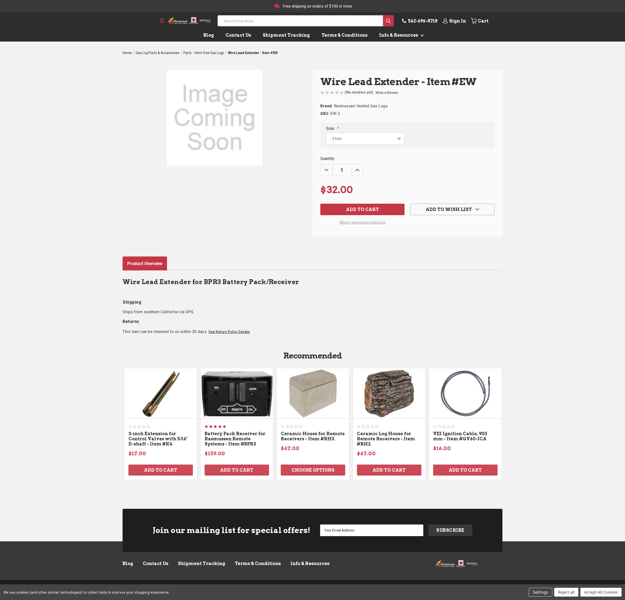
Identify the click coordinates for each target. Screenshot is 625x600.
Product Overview (144, 263)
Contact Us (238, 35)
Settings (540, 592)
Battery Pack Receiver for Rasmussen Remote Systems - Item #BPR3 (235, 438)
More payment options (362, 222)
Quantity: (327, 158)
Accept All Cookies (601, 592)
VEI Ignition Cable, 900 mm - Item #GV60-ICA (460, 436)
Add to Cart (160, 470)
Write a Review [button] (386, 93)
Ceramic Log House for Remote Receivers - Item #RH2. (386, 438)
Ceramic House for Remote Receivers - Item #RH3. (313, 436)
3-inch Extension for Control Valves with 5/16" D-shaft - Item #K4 (158, 438)
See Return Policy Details (229, 332)
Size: (332, 128)
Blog (208, 35)
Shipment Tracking (286, 35)
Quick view (160, 393)
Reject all (566, 592)
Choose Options (313, 470)
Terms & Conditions (344, 35)
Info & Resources (399, 35)
